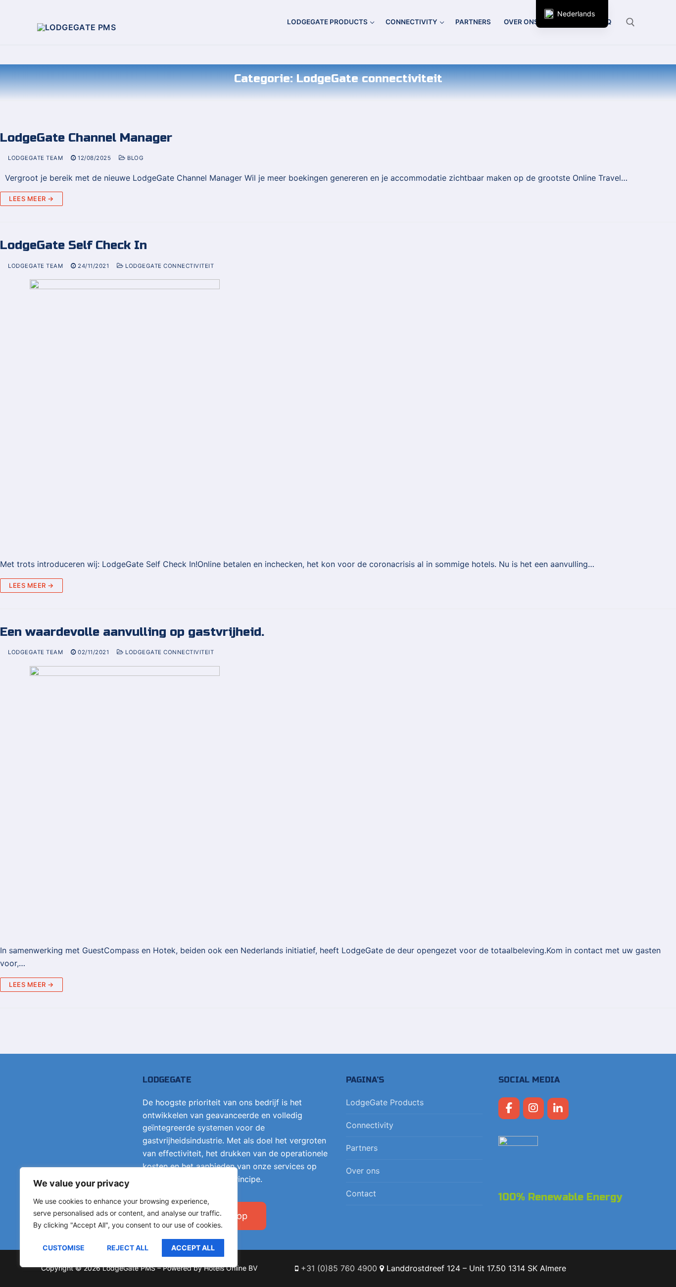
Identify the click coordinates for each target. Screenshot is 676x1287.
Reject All (127, 1247)
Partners (362, 1148)
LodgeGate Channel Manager (86, 138)
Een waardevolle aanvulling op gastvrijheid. (132, 632)
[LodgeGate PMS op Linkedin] (558, 1109)
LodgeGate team (34, 157)
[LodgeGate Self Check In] (338, 414)
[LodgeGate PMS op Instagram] (533, 1108)
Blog (135, 157)
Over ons (363, 1171)
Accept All (193, 1247)
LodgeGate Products (385, 1102)
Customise (64, 1247)
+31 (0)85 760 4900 (339, 1268)
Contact (361, 1193)
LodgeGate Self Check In (73, 245)
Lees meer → (31, 199)
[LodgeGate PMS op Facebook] (509, 1108)
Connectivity (369, 1125)
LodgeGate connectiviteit (169, 265)
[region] (129, 1217)
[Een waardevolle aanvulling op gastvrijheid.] (338, 801)
